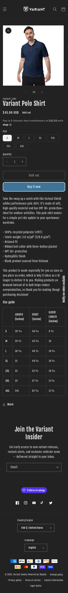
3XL (10, 146)
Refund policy (56, 574)
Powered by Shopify (37, 574)
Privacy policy (14, 580)
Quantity (7, 154)
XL (42, 138)
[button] (4, 9)
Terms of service (33, 580)
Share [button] (10, 404)
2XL (55, 138)
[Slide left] (26, 92)
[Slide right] (41, 92)
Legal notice (36, 585)
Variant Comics (20, 574)
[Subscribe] (57, 467)
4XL (24, 146)
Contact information (53, 580)
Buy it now (34, 186)
